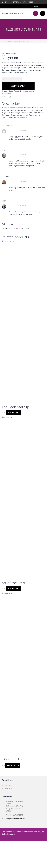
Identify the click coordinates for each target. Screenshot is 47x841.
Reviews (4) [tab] (7, 97)
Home (3, 41)
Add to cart (18, 86)
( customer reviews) (9, 53)
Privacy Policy (8, 785)
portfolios (32, 91)
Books (10, 41)
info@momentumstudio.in (16, 819)
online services (23, 91)
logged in (14, 228)
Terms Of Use (8, 789)
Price (3, 55)
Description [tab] (7, 93)
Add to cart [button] (14, 413)
